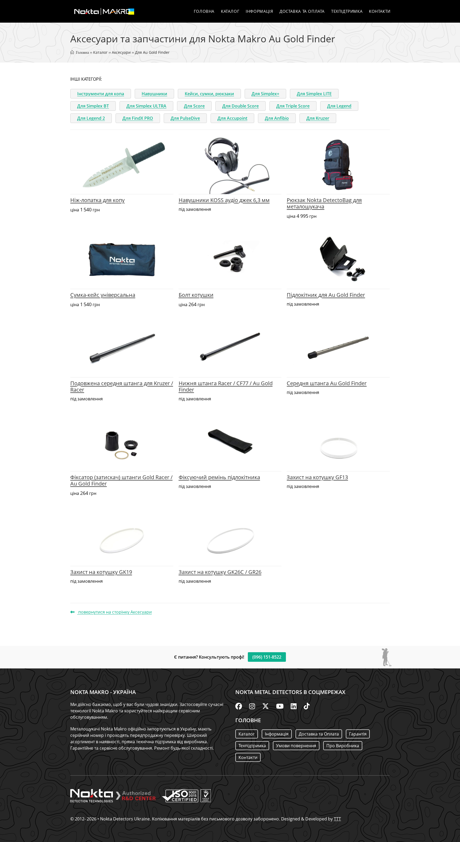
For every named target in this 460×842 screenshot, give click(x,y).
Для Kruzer (317, 118)
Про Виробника (342, 746)
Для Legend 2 (91, 118)
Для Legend (339, 106)
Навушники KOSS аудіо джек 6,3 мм (224, 200)
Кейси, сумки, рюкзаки (209, 94)
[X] (265, 705)
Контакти (248, 757)
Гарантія (358, 734)
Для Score (194, 106)
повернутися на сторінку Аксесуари (114, 612)
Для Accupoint (232, 118)
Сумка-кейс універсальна (102, 294)
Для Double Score (240, 106)
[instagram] (252, 705)
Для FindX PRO (137, 118)
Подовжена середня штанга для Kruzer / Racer (121, 386)
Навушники (154, 94)
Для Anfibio (277, 118)
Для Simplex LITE (314, 94)
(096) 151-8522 (266, 657)
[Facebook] (238, 705)
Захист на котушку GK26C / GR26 (220, 572)
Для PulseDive (185, 118)
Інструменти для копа (100, 94)
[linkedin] (294, 705)
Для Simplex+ (265, 94)
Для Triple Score (293, 106)
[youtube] (280, 705)
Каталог (100, 52)
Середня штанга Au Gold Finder (327, 383)
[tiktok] (307, 705)
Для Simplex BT (93, 106)
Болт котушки (196, 294)
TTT (337, 819)
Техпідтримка (252, 746)
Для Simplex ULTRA (146, 106)
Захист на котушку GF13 (317, 477)
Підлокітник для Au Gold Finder (326, 294)
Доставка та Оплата (319, 734)
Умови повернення (296, 746)
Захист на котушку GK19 (101, 572)
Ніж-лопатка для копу (97, 200)
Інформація (277, 734)
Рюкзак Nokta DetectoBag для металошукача (324, 203)
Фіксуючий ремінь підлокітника (219, 477)
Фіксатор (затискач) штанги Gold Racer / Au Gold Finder (121, 480)
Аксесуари (121, 52)
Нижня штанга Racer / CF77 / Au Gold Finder (226, 386)
